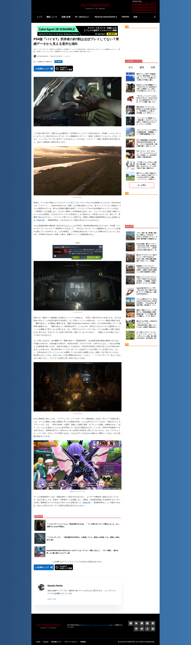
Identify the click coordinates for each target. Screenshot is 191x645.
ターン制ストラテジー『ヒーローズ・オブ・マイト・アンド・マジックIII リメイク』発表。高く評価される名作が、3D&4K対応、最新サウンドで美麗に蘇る (147, 336)
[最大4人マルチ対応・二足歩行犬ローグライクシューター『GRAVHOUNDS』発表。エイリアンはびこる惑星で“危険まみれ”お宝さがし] (130, 324)
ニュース (67, 56)
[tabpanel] (141, 129)
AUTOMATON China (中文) (144, 10)
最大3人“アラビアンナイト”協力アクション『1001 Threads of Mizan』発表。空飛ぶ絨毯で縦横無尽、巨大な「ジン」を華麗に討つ (147, 259)
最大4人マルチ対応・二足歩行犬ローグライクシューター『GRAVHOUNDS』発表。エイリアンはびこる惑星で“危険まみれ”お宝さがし (147, 325)
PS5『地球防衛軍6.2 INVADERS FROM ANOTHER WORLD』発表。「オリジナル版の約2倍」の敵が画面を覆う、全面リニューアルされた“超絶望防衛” (147, 144)
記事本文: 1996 (51, 599)
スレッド (70, 225)
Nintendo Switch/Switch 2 (106, 17)
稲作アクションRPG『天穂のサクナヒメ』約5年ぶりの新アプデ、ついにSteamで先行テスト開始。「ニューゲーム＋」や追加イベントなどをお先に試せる (147, 177)
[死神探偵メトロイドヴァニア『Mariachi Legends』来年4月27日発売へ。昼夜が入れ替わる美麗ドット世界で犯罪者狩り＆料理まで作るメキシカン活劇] (130, 269)
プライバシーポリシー (71, 642)
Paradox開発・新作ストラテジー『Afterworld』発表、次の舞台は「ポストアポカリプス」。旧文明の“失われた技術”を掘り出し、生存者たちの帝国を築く (147, 248)
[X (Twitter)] (147, 623)
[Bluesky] (136, 623)
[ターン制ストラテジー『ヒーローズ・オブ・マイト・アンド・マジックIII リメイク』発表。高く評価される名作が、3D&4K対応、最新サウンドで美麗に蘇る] (130, 335)
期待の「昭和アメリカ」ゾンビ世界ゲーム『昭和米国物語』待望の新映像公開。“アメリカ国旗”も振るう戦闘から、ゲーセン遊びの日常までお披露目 (146, 314)
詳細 (135, 17)
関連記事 (40, 220)
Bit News (58, 61)
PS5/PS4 (125, 17)
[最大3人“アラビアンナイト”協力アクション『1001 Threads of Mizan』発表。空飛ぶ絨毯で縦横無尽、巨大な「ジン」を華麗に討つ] (130, 257)
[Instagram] (141, 623)
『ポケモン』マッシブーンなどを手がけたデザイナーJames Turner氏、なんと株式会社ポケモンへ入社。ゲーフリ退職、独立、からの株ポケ (147, 100)
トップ (39, 17)
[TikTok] (147, 628)
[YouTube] (130, 623)
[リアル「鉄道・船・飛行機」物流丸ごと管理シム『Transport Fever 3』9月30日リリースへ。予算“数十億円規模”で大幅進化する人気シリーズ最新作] (130, 235)
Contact (45, 642)
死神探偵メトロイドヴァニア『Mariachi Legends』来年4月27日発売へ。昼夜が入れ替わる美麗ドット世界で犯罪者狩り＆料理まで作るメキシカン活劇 (147, 270)
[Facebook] (141, 628)
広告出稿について (56, 642)
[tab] (130, 67)
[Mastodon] (136, 628)
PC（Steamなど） (82, 17)
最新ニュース (52, 17)
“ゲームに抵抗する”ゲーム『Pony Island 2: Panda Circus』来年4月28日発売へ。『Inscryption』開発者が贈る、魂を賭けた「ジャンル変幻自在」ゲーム (147, 303)
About (38, 642)
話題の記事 (66, 17)
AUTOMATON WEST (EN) (144, 5)
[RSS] (152, 628)
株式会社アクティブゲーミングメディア (94, 625)
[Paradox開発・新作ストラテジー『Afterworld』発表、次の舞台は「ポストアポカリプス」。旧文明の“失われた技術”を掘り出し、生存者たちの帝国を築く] (130, 246)
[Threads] (152, 623)
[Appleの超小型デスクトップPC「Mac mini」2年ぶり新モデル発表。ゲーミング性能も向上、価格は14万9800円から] (130, 291)
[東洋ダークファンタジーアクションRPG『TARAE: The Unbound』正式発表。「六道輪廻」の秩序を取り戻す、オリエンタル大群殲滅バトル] (130, 280)
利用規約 (83, 642)
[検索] (155, 17)
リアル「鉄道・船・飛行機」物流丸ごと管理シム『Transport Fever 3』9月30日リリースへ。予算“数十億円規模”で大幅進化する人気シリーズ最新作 (147, 237)
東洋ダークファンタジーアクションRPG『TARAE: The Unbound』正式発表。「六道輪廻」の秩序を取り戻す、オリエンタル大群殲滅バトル (147, 281)
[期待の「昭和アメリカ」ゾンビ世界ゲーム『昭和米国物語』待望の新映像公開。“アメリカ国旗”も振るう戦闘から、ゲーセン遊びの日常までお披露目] (130, 313)
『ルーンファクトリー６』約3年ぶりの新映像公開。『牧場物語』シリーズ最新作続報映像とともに (147, 132)
